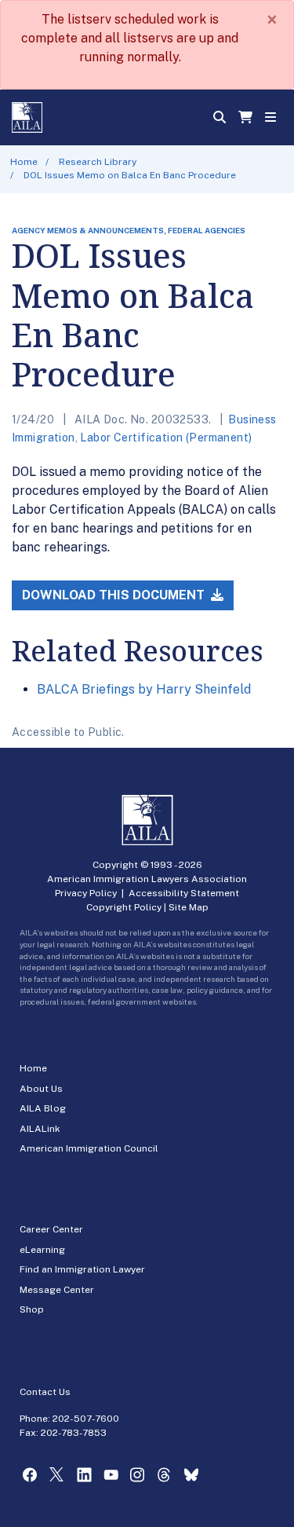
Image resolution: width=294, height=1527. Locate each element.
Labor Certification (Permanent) (166, 437)
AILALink (40, 1128)
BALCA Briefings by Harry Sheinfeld (144, 689)
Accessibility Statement (184, 893)
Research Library (97, 161)
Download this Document (115, 595)
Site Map (189, 907)
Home (24, 161)
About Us (41, 1088)
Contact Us (45, 1391)
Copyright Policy (124, 907)
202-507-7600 (86, 1418)
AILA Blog (43, 1108)
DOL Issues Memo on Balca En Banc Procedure (130, 175)
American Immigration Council (89, 1148)
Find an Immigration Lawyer (82, 1269)
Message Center (57, 1289)
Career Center (51, 1229)
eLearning (42, 1249)
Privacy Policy (86, 893)
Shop (32, 1309)
